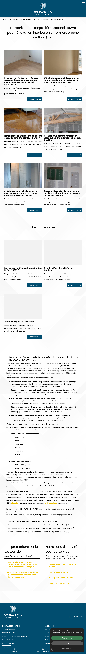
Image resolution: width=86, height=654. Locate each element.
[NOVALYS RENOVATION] (43, 8)
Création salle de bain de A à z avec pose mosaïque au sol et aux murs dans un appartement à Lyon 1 (21, 193)
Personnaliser (67, 649)
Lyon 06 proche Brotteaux (58, 572)
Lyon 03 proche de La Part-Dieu (61, 578)
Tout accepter (67, 638)
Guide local (49, 626)
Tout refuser (67, 643)
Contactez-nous (43, 650)
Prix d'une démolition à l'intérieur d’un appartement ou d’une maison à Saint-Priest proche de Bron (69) (22, 564)
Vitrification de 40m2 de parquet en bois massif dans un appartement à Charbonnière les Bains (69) (61, 80)
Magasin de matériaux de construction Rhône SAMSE (23, 269)
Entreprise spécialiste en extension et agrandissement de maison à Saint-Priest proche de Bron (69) (22, 574)
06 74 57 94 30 (8, 643)
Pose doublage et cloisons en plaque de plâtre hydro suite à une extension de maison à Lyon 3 (62, 193)
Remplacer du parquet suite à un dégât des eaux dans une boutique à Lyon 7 (23, 137)
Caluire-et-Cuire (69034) (59, 583)
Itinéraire (14, 650)
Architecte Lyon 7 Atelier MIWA (19, 321)
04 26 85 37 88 (7, 640)
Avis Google (77, 617)
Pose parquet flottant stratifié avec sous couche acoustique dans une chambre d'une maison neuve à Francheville (21, 81)
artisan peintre (50, 503)
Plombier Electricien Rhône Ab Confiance (59, 269)
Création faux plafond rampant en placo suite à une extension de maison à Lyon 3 (62, 138)
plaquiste (15, 503)
